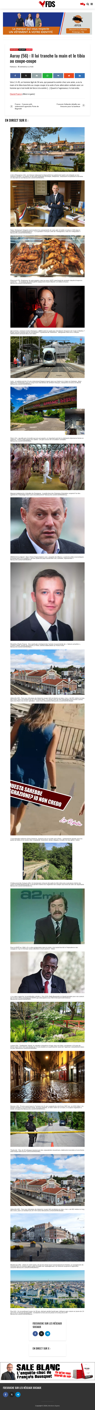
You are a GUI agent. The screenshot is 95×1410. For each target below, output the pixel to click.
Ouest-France (16, 94)
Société (29, 49)
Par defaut (14, 49)
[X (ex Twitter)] (41, 1333)
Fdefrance (13, 67)
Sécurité (22, 49)
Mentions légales (54, 1406)
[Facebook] (35, 1333)
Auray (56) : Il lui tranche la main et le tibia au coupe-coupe (47, 58)
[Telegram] (47, 1333)
